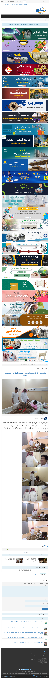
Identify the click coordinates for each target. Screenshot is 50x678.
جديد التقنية (33, 655)
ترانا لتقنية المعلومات (39, 676)
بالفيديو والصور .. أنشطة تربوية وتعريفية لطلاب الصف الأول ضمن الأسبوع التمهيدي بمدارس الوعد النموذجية (23, 632)
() (3, 549)
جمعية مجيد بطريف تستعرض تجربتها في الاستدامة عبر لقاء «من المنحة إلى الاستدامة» (26, 622)
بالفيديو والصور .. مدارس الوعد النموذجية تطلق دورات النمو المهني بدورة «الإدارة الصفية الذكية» (23, 627)
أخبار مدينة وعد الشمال (43, 660)
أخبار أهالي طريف (44, 655)
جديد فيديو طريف (32, 661)
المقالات (34, 657)
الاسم (46, 599)
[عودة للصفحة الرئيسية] (41, 11)
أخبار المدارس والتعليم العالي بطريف (43, 657)
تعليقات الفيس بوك (35, 575)
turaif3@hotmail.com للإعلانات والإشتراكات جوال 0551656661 (25, 24)
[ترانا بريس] (34, 676)
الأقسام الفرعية (33, 651)
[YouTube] (11, 2)
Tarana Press (8, 676)
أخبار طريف (45, 365)
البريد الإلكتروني (44, 604)
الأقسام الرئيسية (44, 651)
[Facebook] (7, 2)
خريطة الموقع (41, 1)
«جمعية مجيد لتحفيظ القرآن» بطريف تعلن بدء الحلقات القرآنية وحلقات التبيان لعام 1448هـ (25, 637)
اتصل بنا (47, 1)
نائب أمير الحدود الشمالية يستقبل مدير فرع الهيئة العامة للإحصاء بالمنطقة (28, 643)
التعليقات (43, 575)
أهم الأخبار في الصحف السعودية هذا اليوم (43, 663)
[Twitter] (4, 2)
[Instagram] (13, 2)
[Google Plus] (9, 2)
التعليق (46, 585)
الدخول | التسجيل (18, 1)
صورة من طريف (32, 659)
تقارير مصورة (33, 653)
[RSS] (2, 2)
